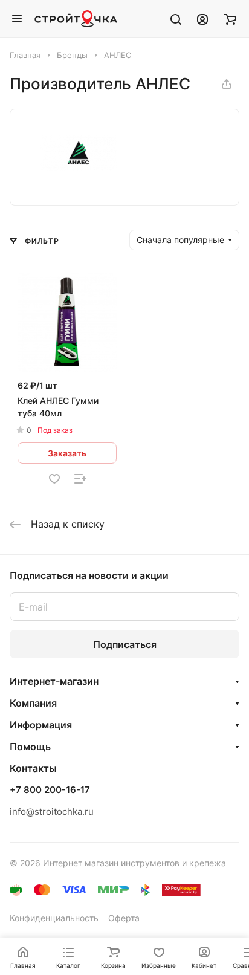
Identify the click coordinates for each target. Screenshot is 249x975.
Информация (41, 725)
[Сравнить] (80, 478)
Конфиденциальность (54, 918)
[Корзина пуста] (230, 19)
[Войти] (202, 19)
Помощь (30, 746)
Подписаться (125, 644)
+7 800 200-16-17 (50, 790)
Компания (33, 703)
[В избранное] (54, 478)
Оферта (124, 918)
